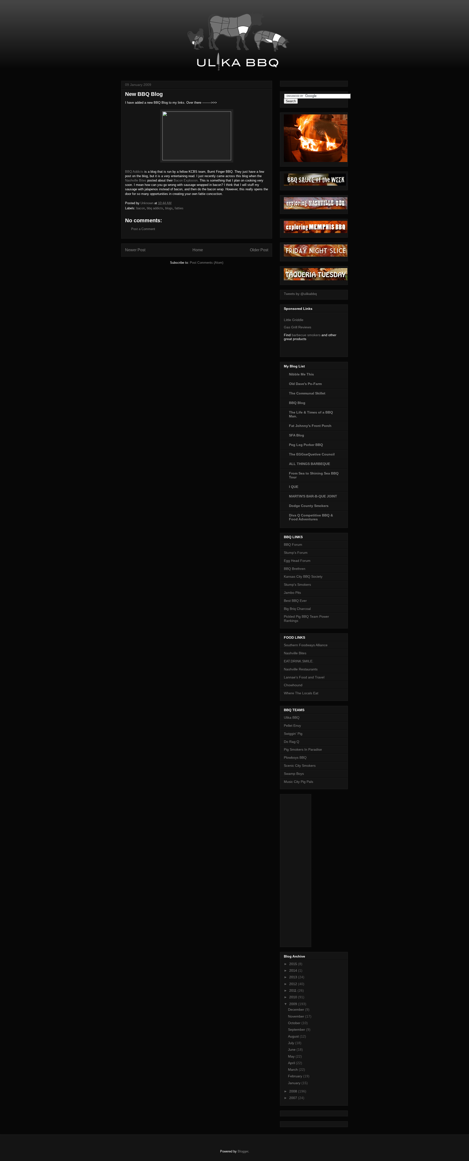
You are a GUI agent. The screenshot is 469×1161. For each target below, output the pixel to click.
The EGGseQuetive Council (312, 454)
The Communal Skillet (307, 393)
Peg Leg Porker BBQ (306, 445)
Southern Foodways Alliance (306, 645)
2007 (293, 1098)
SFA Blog (296, 435)
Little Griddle (293, 320)
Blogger (243, 1151)
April (292, 1063)
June (292, 1049)
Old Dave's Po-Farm (305, 384)
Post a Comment (143, 229)
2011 (293, 990)
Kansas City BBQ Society (303, 576)
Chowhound (293, 685)
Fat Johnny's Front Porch (310, 426)
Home (197, 250)
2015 (293, 964)
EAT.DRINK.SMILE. (298, 661)
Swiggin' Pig (293, 734)
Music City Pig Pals (298, 782)
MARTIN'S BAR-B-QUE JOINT (313, 496)
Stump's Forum (296, 553)
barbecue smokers (306, 335)
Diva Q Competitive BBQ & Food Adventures (311, 517)
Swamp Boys (294, 774)
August (294, 1036)
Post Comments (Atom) (206, 262)
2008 (293, 1091)
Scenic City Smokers (300, 765)
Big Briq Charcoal (297, 609)
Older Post (259, 250)
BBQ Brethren (294, 569)
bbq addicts (155, 208)
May (292, 1056)
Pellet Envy (292, 725)
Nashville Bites (135, 180)
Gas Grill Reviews (297, 327)
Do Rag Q (291, 742)
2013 (293, 977)
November (296, 1016)
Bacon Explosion (186, 180)
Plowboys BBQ (295, 757)
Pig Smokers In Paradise (303, 749)
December (296, 1009)
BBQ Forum (293, 544)
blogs (169, 208)
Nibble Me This (301, 374)
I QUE (293, 487)
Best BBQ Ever (295, 601)
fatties (179, 208)
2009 (293, 1004)
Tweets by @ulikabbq (300, 294)
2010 (293, 997)
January (294, 1083)
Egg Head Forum (297, 561)
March (293, 1069)
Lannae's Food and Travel (304, 677)
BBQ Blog (297, 403)
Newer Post (135, 250)
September (297, 1029)
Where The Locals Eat (301, 693)
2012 (293, 984)
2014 (293, 970)
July (291, 1043)
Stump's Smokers (297, 584)
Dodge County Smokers (309, 506)
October (294, 1023)
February (295, 1076)
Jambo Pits (292, 593)
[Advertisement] (303, 869)
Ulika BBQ (291, 717)
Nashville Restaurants (301, 669)
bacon (140, 208)
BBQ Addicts (134, 171)
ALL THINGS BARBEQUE (309, 464)
